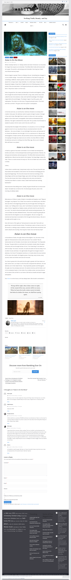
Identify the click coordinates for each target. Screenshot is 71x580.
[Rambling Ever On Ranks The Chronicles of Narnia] (39, 350)
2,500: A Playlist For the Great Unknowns (56, 40)
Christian (26, 513)
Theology (11, 22)
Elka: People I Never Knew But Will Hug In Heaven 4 (62, 525)
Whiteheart (20, 531)
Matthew (23, 524)
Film (9, 521)
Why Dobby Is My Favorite (48, 529)
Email (5, 483)
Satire (16, 529)
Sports (22, 22)
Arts (17, 22)
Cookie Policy (22, 578)
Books (10, 513)
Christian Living (15, 516)
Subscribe (35, 371)
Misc (45, 22)
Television (5, 531)
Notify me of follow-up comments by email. (13, 495)
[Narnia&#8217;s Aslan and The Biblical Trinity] (25, 350)
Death (21, 518)
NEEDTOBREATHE (16, 527)
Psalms (5, 529)
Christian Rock (7, 518)
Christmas (13, 518)
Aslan (8, 278)
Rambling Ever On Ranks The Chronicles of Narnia (38, 356)
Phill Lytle (14, 62)
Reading (8, 529)
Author (7, 318)
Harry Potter (18, 521)
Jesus (6, 524)
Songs (25, 529)
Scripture (20, 529)
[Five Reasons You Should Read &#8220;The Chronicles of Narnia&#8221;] (11, 350)
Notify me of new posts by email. (11, 499)
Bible (7, 513)
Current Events (52, 22)
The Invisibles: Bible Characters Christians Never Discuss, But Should (35, 532)
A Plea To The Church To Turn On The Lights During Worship (62, 537)
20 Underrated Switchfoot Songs (55, 47)
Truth (17, 531)
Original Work (33, 22)
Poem (21, 527)
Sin (22, 529)
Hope (21, 521)
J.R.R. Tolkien (25, 521)
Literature (7, 57)
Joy (10, 524)
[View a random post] (65, 24)
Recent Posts (11, 318)
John (9, 524)
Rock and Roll (12, 529)
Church (17, 518)
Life (12, 524)
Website (5, 488)
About (31, 25)
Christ (23, 513)
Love (19, 524)
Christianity (7, 516)
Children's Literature (18, 513)
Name (5, 478)
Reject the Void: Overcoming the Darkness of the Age (62, 514)
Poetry (24, 527)
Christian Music (24, 515)
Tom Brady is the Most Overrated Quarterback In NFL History (47, 547)
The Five (40, 22)
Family (26, 22)
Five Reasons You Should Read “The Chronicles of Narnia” (10, 356)
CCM (13, 513)
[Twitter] (44, 322)
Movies (6, 527)
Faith (23, 518)
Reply (8, 401)
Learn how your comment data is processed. (29, 504)
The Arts (11, 57)
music (11, 527)
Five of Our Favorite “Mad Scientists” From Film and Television (37, 379)
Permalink (20, 395)
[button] (13, 22)
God (12, 521)
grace (14, 521)
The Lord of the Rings (11, 531)
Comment (6, 462)
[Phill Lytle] (8, 321)
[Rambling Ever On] (35, 4)
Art (4, 513)
